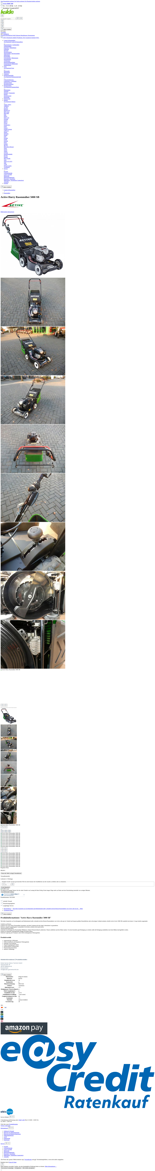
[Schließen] (1, 829)
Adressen (18, 35)
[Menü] (2, 15)
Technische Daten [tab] (8, 910)
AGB (5, 1137)
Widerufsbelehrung (9, 1135)
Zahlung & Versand (9, 1131)
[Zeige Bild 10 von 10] (15, 707)
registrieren (6, 34)
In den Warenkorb (5, 887)
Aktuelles (6, 1156)
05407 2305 (22, 1120)
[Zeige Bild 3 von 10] (4, 707)
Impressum (6, 1140)
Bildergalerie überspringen (7, 211)
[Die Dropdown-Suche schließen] (21, 18)
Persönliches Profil (11, 35)
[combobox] (8, 19)
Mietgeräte (6, 1151)
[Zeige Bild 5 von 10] (7, 707)
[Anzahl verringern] (3, 884)
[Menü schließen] (4, 103)
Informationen (4, 1128)
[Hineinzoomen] (9, 831)
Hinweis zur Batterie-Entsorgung (12, 1134)
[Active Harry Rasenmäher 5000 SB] (33, 245)
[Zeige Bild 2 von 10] (3, 707)
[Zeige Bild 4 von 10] (6, 707)
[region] (77, 540)
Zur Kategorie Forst (9, 68)
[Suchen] (17, 18)
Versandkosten (28, 1159)
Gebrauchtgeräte (8, 1148)
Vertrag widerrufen (5, 1125)
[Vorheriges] (2, 705)
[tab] (43, 908)
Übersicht (3, 35)
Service (3, 1143)
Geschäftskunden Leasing (7, 892)
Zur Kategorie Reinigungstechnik (12, 77)
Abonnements (31, 35)
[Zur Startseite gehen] (7, 13)
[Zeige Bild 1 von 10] (1, 707)
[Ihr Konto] (2, 26)
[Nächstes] (5, 705)
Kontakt (6, 1146)
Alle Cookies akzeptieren (28, 1168)
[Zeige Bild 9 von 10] (14, 707)
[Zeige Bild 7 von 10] (11, 707)
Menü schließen (7, 29)
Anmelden (3, 32)
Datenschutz (7, 1138)
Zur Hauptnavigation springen (32, 1)
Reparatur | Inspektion (9, 1154)
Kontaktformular (13, 1124)
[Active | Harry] (77, 204)
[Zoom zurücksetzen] (5, 831)
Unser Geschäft (8, 1149)
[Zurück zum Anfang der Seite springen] (2, 1164)
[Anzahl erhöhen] (12, 884)
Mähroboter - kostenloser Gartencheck (13, 1155)
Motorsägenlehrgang (9, 1152)
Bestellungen (24, 35)
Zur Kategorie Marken (9, 101)
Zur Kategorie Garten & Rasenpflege (13, 42)
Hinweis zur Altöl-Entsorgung (11, 1132)
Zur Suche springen (19, 1)
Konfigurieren (18, 1168)
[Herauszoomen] (2, 831)
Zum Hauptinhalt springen (7, 1)
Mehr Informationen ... (51, 1166)
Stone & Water (12, 1162)
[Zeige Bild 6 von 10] (9, 707)
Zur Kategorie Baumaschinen (11, 87)
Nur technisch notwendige (7, 1168)
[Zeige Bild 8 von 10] (12, 707)
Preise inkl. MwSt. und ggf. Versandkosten (11, 873)
